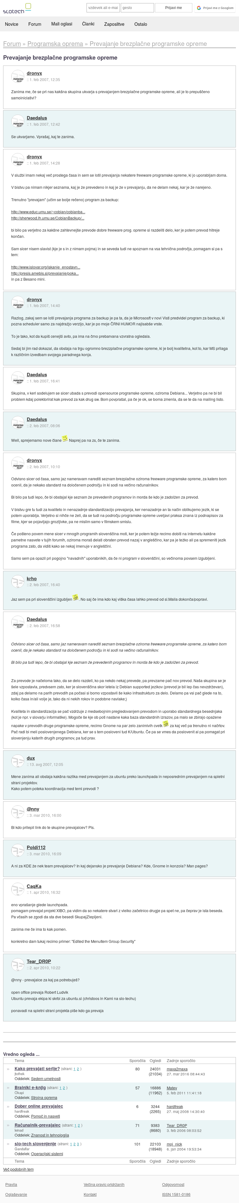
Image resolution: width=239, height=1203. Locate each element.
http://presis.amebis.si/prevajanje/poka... (45, 273)
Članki (88, 23)
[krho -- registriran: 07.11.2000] (17, 581)
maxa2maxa (177, 1068)
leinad (19, 1130)
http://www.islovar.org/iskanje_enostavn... (45, 266)
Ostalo (140, 24)
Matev (172, 1087)
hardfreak (22, 1111)
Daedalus (37, 118)
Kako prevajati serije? (37, 1068)
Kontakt (90, 1194)
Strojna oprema (44, 1097)
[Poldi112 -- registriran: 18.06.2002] (17, 850)
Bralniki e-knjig (30, 1087)
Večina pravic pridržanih (104, 1184)
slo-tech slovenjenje (35, 1143)
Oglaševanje (16, 1194)
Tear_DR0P (39, 961)
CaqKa (34, 886)
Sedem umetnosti (46, 1078)
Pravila (11, 1184)
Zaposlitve (114, 24)
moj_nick (174, 1143)
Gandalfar (22, 1148)
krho (32, 579)
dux (31, 758)
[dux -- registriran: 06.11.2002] (17, 760)
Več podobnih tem (18, 1169)
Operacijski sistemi (47, 1153)
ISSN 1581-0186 (176, 1194)
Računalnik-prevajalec (38, 1125)
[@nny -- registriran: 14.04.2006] (17, 811)
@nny (33, 809)
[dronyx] (17, 76)
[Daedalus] (17, 121)
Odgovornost (173, 1184)
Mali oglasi (61, 23)
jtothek (20, 1073)
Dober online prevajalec (39, 1106)
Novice (11, 24)
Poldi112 (36, 847)
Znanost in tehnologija (50, 1134)
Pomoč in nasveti (45, 1116)
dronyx (34, 73)
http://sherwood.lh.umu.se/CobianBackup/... (47, 217)
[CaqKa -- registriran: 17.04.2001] (17, 889)
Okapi (19, 1092)
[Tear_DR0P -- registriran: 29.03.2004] (17, 964)
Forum (34, 24)
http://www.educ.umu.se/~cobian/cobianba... (48, 211)
